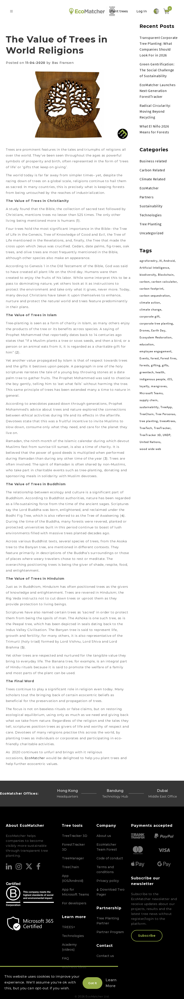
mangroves (159, 386)
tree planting (149, 421)
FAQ (65, 958)
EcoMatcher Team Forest (106, 847)
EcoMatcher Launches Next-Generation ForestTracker (157, 91)
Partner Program (110, 932)
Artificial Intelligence (154, 268)
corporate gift (150, 316)
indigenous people (152, 379)
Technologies (151, 215)
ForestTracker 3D (73, 847)
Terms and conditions (105, 869)
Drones (144, 330)
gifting (155, 365)
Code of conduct (109, 858)
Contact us (105, 956)
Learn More (111, 983)
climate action (150, 302)
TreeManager (73, 858)
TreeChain (147, 414)
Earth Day (158, 330)
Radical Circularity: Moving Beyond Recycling (155, 111)
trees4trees (167, 421)
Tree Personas (165, 414)
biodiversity (148, 275)
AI (160, 261)
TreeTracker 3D (150, 435)
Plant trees (119, 11)
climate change (150, 309)
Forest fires (168, 358)
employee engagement (155, 351)
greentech (147, 372)
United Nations (150, 442)
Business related (153, 161)
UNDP (166, 435)
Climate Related (153, 179)
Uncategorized (152, 233)
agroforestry (149, 261)
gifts (165, 365)
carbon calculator (164, 282)
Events (144, 358)
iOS (169, 379)
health (160, 372)
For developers (74, 903)
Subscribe (147, 936)
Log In (141, 11)
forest (155, 358)
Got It (92, 983)
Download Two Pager (110, 891)
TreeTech (146, 428)
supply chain (149, 400)
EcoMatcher (35, 758)
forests (144, 365)
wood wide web (150, 449)
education (147, 344)
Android (169, 261)
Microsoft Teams (151, 393)
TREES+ (68, 927)
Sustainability (151, 206)
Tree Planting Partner (107, 920)
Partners (147, 197)
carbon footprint (151, 289)
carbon (145, 282)
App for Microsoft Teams (75, 891)
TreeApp (166, 407)
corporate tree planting (156, 323)
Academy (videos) (69, 947)
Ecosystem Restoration (156, 337)
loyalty (144, 386)
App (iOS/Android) (72, 878)
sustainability (149, 407)
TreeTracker (162, 428)
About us (103, 836)
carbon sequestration (155, 295)
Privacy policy (107, 881)
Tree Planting (151, 224)
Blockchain (166, 275)
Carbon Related (152, 170)
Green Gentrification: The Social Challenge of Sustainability (157, 70)
